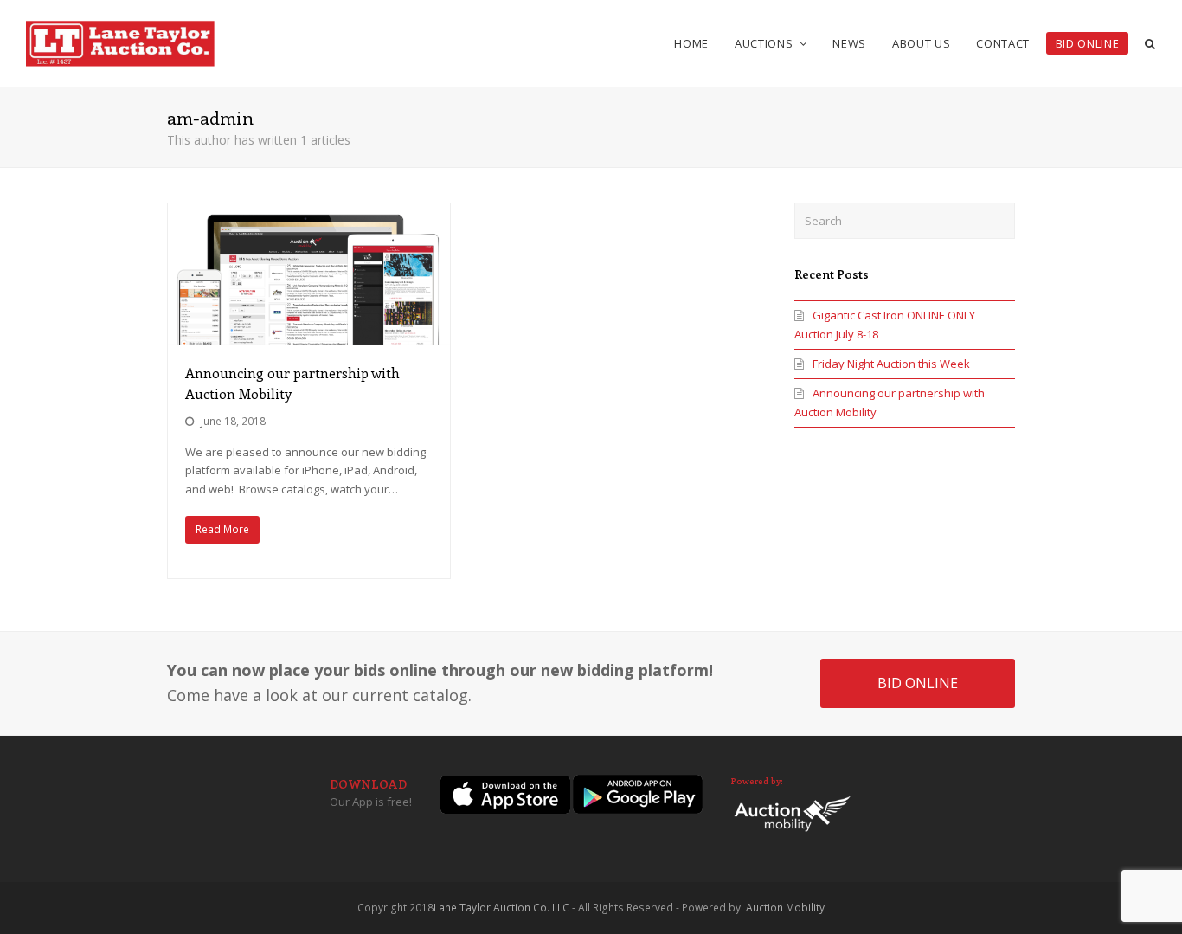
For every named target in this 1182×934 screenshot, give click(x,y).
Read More (222, 529)
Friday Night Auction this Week (891, 363)
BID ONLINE (917, 682)
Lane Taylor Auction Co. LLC (501, 907)
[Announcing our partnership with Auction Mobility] (309, 274)
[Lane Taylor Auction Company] (120, 41)
